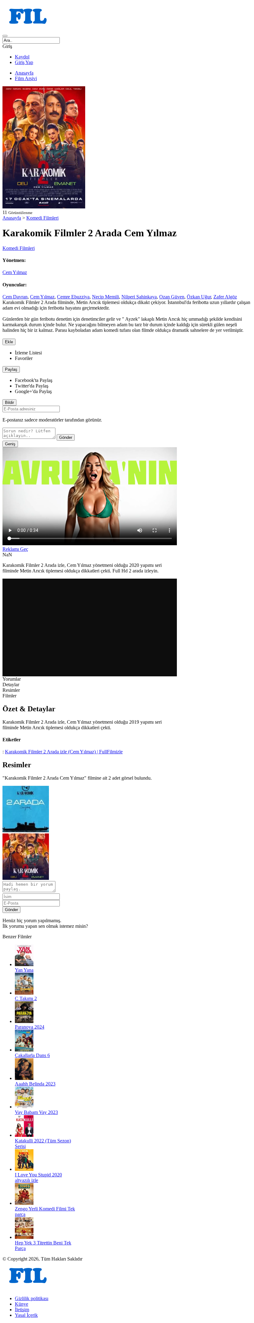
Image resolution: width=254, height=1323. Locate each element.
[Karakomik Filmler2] (25, 878)
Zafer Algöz (225, 296)
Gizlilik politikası (31, 1298)
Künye (21, 1304)
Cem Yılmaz (14, 272)
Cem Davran (15, 296)
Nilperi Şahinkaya (139, 296)
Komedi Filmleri (42, 217)
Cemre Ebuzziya (73, 296)
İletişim (22, 1309)
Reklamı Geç (15, 549)
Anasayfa (24, 72)
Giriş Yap (24, 62)
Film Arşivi (26, 78)
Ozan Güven (171, 296)
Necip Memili (105, 296)
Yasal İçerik (26, 1315)
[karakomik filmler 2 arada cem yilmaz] (25, 830)
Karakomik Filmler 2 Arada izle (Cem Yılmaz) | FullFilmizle (64, 751)
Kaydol (22, 56)
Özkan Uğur (199, 296)
